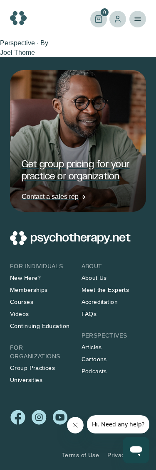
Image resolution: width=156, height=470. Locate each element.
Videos (19, 314)
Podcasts (94, 371)
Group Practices (32, 368)
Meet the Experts (105, 289)
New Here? (25, 277)
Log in (117, 19)
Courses (21, 302)
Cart (98, 18)
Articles (92, 347)
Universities (26, 380)
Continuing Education (39, 326)
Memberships (29, 289)
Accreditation (100, 302)
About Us (94, 277)
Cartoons (94, 359)
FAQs (89, 314)
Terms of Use (80, 455)
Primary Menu (137, 19)
